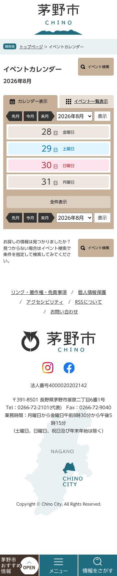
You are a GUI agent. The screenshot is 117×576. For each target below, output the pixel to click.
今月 (30, 116)
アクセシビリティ (44, 302)
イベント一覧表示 (91, 101)
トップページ (31, 47)
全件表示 (58, 202)
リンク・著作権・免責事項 (39, 292)
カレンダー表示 (32, 101)
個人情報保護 (92, 292)
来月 (45, 116)
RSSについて (88, 302)
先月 (16, 116)
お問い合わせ (64, 312)
